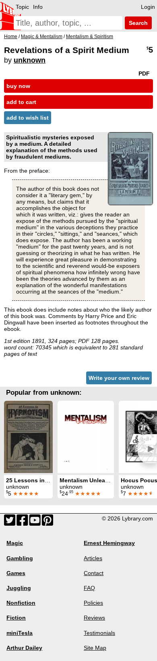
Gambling (19, 558)
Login (148, 7)
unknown (29, 60)
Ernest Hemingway (109, 543)
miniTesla (19, 633)
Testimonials (99, 633)
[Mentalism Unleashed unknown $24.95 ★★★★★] (86, 437)
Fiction (16, 617)
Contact (93, 573)
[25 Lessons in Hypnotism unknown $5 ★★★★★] (28, 437)
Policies (93, 603)
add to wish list (27, 117)
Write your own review (119, 378)
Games (15, 573)
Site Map (95, 648)
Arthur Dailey (24, 648)
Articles (93, 558)
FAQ (89, 588)
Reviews (94, 617)
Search (137, 23)
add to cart (21, 102)
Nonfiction (20, 603)
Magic (14, 543)
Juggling (18, 588)
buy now (18, 86)
